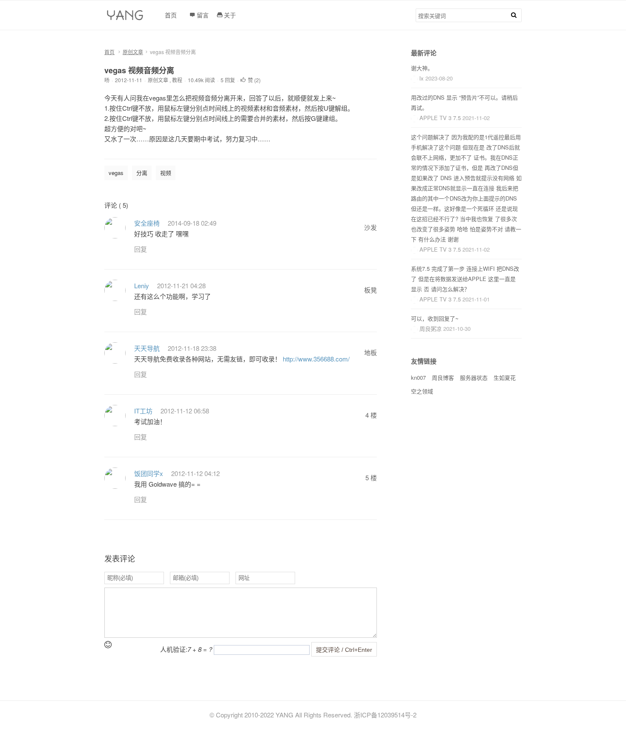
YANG (284, 714)
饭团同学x (148, 473)
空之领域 (422, 391)
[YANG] (126, 17)
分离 (141, 173)
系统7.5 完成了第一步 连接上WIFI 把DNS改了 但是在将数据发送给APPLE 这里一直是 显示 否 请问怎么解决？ (465, 278)
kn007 (418, 377)
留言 (203, 15)
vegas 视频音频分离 (139, 70)
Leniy (141, 285)
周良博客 (443, 377)
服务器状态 (474, 377)
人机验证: (186, 649)
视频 (165, 173)
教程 (177, 79)
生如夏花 (505, 377)
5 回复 (228, 79)
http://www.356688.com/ (316, 358)
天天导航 (147, 348)
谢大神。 (422, 68)
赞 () (254, 79)
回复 (140, 248)
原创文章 (133, 51)
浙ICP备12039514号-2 (385, 714)
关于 (230, 15)
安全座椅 (147, 222)
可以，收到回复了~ (435, 318)
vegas (116, 173)
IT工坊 (143, 410)
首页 (109, 51)
